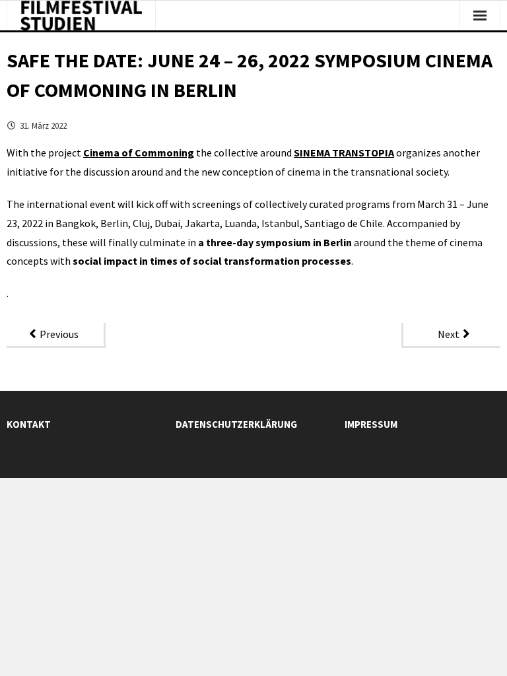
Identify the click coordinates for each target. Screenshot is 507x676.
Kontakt (29, 424)
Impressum (371, 424)
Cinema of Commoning (138, 152)
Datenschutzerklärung (236, 424)
